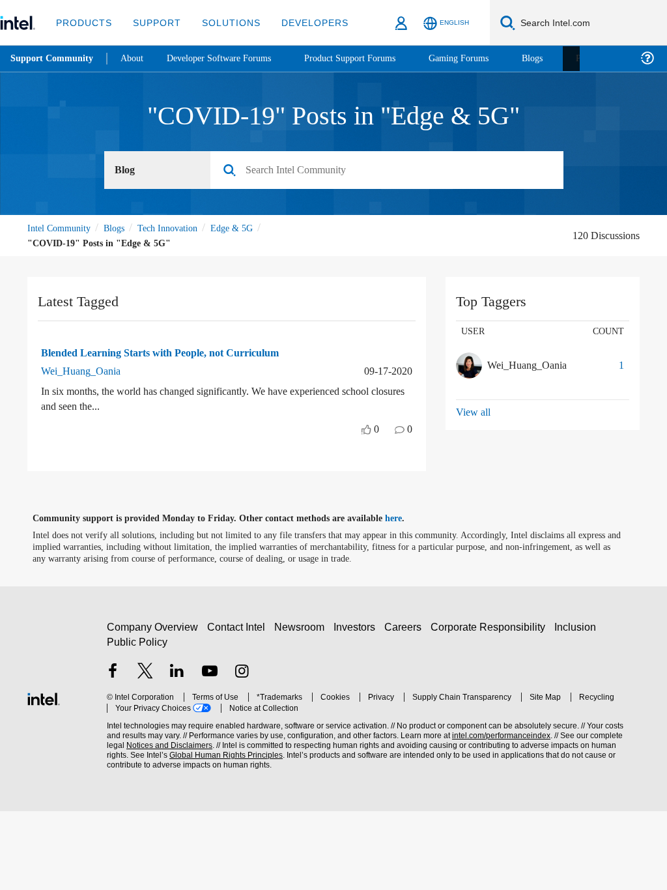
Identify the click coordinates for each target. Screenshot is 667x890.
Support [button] (153, 22)
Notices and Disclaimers (148, 745)
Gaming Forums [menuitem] (482, 58)
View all (474, 412)
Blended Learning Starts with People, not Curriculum (171, 352)
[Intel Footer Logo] (43, 697)
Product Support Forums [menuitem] (368, 58)
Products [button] (82, 22)
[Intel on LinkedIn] (177, 672)
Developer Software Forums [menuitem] (228, 58)
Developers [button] (305, 22)
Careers (405, 627)
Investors (357, 627)
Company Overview (153, 627)
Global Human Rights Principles (198, 755)
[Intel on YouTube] (210, 672)
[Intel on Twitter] (145, 672)
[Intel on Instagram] (242, 672)
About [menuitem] (135, 58)
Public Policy (136, 642)
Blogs (121, 228)
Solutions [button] (225, 22)
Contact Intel (238, 627)
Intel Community (61, 228)
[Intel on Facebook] (113, 672)
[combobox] (391, 171)
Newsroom (302, 627)
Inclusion (578, 627)
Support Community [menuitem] (53, 58)
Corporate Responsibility (490, 627)
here (404, 518)
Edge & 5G (247, 228)
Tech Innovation (179, 228)
